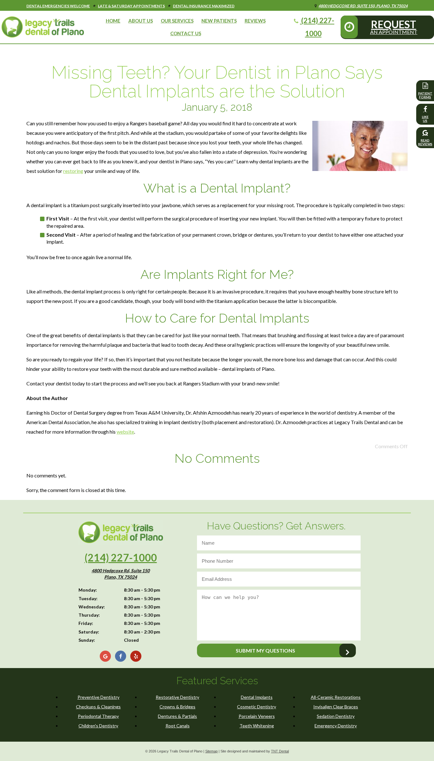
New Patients (219, 20)
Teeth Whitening (257, 725)
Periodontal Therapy (98, 716)
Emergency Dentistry (336, 725)
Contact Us (185, 33)
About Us (140, 20)
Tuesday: (88, 598)
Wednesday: (91, 606)
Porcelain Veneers (257, 716)
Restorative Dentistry (177, 697)
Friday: (85, 623)
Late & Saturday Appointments (131, 5)
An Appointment (393, 26)
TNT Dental (280, 751)
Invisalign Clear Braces (335, 706)
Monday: (87, 590)
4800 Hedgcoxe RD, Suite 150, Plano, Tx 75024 (363, 5)
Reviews (255, 20)
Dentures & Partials (177, 716)
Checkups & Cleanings (98, 706)
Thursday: (89, 615)
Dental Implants (257, 697)
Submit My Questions (265, 650)
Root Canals (178, 725)
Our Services (177, 20)
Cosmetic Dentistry (256, 706)
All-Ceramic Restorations (336, 697)
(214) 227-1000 (317, 27)
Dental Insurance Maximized (203, 5)
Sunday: (86, 640)
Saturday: (88, 631)
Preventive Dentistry (98, 697)
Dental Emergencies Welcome (58, 5)
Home (113, 20)
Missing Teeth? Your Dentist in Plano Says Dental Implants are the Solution (217, 82)
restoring (73, 171)
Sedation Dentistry (336, 716)
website (125, 432)
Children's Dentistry (98, 725)
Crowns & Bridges (177, 706)
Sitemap (211, 751)
